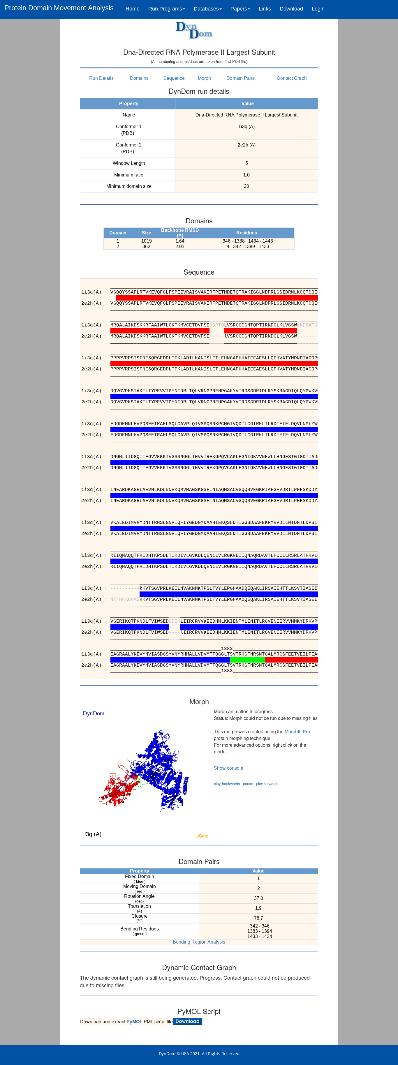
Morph (204, 78)
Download (291, 9)
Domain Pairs (240, 78)
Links (265, 9)
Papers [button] (238, 9)
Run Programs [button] (165, 9)
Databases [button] (206, 9)
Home (133, 9)
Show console (228, 767)
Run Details (101, 78)
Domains (139, 78)
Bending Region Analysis (199, 941)
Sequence (174, 78)
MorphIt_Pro (297, 731)
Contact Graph (292, 78)
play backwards (227, 783)
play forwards (267, 783)
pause (248, 783)
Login (318, 9)
